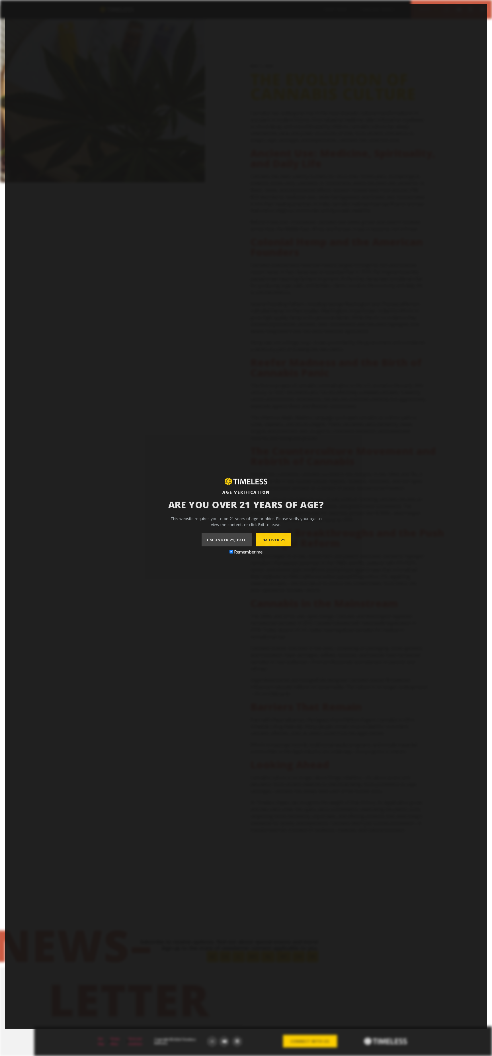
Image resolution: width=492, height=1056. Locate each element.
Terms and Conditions (135, 1041)
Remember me (248, 551)
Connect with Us (310, 1041)
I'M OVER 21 (273, 539)
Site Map (101, 1041)
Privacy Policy (115, 1041)
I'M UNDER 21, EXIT (226, 539)
